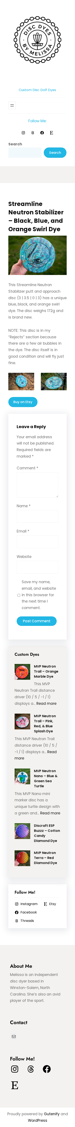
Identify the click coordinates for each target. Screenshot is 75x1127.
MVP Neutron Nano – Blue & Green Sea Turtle (46, 779)
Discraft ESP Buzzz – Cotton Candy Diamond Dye (47, 833)
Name (24, 505)
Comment (27, 468)
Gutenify (52, 1113)
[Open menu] (12, 105)
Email (23, 531)
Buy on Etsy (22, 402)
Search (15, 144)
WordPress (37, 1120)
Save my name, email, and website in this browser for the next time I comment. (39, 594)
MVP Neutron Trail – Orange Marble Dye (46, 671)
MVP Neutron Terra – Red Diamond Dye (45, 857)
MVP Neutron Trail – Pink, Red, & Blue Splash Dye (45, 724)
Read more (46, 703)
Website (24, 556)
